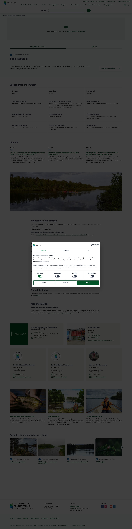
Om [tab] (89, 250)
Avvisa (44, 282)
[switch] (57, 276)
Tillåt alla (88, 282)
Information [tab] (66, 250)
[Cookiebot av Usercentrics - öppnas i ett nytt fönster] (92, 245)
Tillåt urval (66, 282)
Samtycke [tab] (43, 250)
